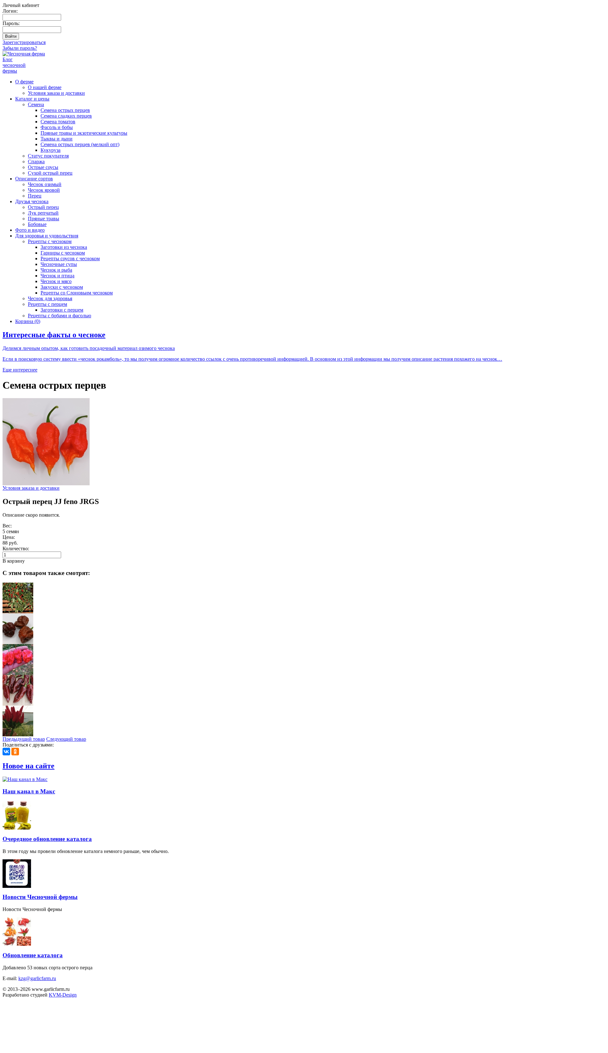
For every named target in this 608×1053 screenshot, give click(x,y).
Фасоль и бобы (57, 127)
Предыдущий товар (24, 739)
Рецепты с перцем (47, 304)
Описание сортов (34, 178)
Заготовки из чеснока (64, 247)
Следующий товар (66, 739)
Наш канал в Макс (29, 791)
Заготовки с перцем (62, 310)
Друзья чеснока (31, 201)
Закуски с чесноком (62, 287)
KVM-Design (63, 995)
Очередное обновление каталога (47, 839)
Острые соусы (43, 167)
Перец (34, 195)
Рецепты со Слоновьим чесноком (77, 292)
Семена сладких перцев (66, 116)
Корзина (27, 321)
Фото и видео (30, 230)
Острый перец (43, 207)
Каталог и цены (32, 98)
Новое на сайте (28, 766)
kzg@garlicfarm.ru (37, 978)
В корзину (14, 561)
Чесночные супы (59, 264)
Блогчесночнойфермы (14, 65)
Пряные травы (43, 218)
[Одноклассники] (15, 751)
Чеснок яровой (44, 190)
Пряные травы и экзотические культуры (84, 133)
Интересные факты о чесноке (54, 335)
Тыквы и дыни (57, 138)
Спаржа (36, 161)
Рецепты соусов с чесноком (70, 258)
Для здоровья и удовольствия (46, 235)
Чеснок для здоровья (50, 298)
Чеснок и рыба (56, 270)
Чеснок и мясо (56, 281)
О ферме (24, 81)
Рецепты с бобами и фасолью (59, 315)
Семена (36, 104)
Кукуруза (50, 150)
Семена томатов (58, 121)
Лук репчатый (43, 213)
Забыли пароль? (20, 48)
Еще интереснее (20, 369)
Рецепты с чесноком (50, 241)
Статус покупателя (48, 155)
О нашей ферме (44, 87)
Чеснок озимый (44, 184)
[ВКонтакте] (6, 751)
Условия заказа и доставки (56, 93)
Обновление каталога (33, 955)
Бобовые (37, 224)
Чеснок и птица (57, 275)
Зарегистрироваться (24, 42)
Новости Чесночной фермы (40, 897)
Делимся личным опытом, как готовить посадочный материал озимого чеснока (89, 348)
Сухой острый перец (50, 173)
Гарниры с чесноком (63, 252)
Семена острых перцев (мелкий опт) (80, 144)
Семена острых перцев (65, 110)
